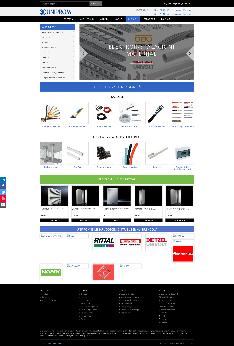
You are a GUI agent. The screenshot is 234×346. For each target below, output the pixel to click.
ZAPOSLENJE (149, 19)
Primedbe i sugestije (49, 300)
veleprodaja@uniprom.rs (183, 14)
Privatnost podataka (89, 310)
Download (85, 319)
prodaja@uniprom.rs (185, 10)
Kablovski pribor (49, 47)
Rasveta (45, 52)
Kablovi (45, 42)
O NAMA (104, 19)
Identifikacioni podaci (89, 306)
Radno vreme (86, 300)
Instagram (164, 319)
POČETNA (68, 19)
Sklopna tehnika (49, 67)
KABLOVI (117, 97)
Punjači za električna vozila (53, 77)
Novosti (44, 297)
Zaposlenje (85, 303)
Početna (44, 294)
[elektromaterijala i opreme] (64, 12)
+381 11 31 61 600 (160, 14)
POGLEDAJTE (141, 61)
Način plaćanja (126, 306)
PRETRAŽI (95, 3)
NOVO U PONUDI (86, 19)
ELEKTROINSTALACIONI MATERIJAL (117, 137)
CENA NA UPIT (54, 220)
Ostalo (45, 62)
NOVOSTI (118, 19)
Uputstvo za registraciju (130, 297)
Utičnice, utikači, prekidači (53, 72)
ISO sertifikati (86, 316)
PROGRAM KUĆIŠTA (117, 179)
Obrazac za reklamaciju (130, 310)
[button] (92, 62)
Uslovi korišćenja (127, 294)
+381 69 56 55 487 (160, 10)
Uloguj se (167, 3)
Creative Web (56, 343)
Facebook (164, 316)
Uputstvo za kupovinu (129, 300)
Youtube (164, 322)
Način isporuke (126, 303)
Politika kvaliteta (87, 313)
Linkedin (164, 313)
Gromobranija (48, 37)
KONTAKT (165, 19)
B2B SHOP (133, 19)
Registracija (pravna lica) (183, 3)
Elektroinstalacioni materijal (54, 32)
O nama (84, 294)
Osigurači (46, 57)
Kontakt (84, 297)
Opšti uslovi (125, 313)
